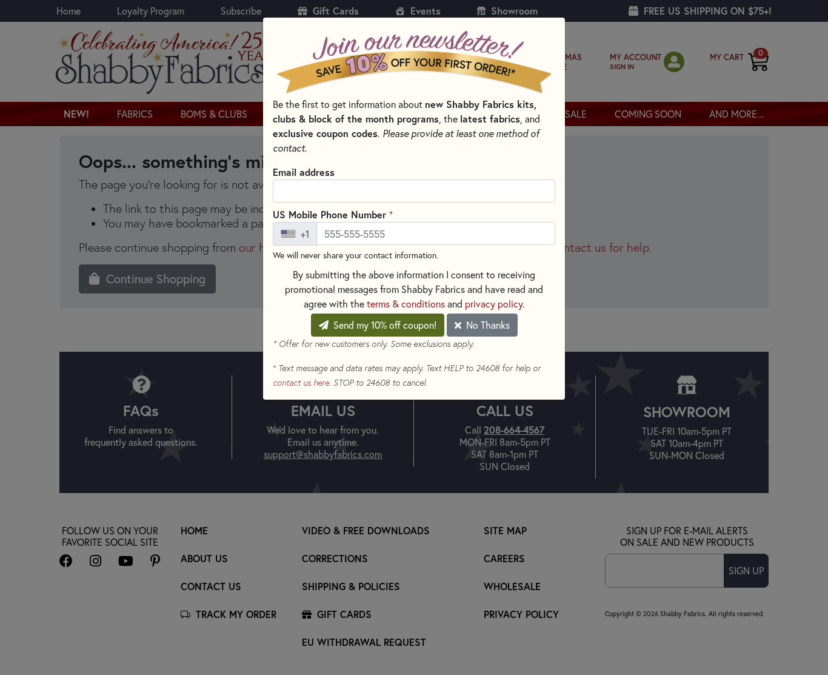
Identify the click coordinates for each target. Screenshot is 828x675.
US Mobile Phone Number (333, 214)
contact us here (301, 382)
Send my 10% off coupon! (383, 324)
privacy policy (494, 303)
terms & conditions (406, 303)
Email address (304, 172)
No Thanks (487, 324)
